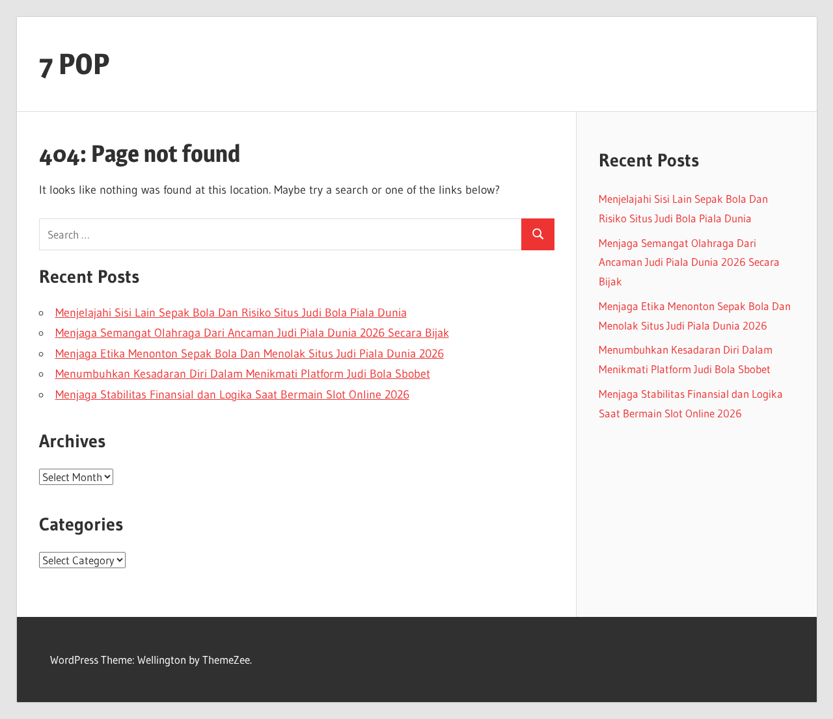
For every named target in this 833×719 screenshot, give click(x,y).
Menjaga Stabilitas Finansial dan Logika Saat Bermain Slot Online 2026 (232, 394)
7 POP (74, 63)
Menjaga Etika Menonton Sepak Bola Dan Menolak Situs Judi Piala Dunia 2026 (249, 353)
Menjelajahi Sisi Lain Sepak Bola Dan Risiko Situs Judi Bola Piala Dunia (231, 313)
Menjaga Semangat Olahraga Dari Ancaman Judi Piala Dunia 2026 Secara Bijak (252, 333)
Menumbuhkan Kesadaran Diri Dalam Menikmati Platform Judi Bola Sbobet (242, 374)
